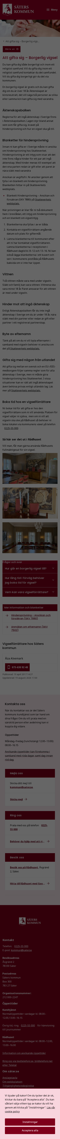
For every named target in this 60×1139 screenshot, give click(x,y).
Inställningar (30, 1122)
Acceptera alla (30, 1130)
